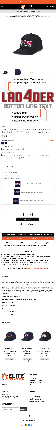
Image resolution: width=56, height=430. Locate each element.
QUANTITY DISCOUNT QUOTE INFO (36, 268)
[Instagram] (29, 416)
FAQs (30, 384)
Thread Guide (32, 379)
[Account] (47, 6)
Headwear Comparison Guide (37, 382)
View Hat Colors (50, 140)
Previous (1, 342)
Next (52, 342)
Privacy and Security (34, 398)
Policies (31, 394)
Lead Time (32, 377)
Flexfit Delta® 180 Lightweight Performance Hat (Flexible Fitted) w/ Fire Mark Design (45, 351)
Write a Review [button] (5, 126)
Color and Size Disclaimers (36, 401)
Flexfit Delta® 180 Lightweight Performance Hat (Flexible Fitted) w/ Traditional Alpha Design (10, 351)
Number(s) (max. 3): (9, 161)
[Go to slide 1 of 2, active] (26, 361)
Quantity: (25, 211)
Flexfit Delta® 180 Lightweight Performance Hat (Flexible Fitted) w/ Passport (27, 351)
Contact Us (5, 394)
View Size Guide (50, 146)
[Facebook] (26, 416)
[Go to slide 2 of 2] (28, 361)
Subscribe (23, 409)
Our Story (4, 384)
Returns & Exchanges (35, 399)
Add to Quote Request (27, 224)
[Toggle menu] (2, 7)
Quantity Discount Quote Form (10, 396)
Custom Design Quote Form (9, 398)
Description (5, 276)
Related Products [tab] (6, 322)
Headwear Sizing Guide (35, 380)
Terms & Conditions (34, 396)
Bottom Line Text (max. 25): (10, 166)
